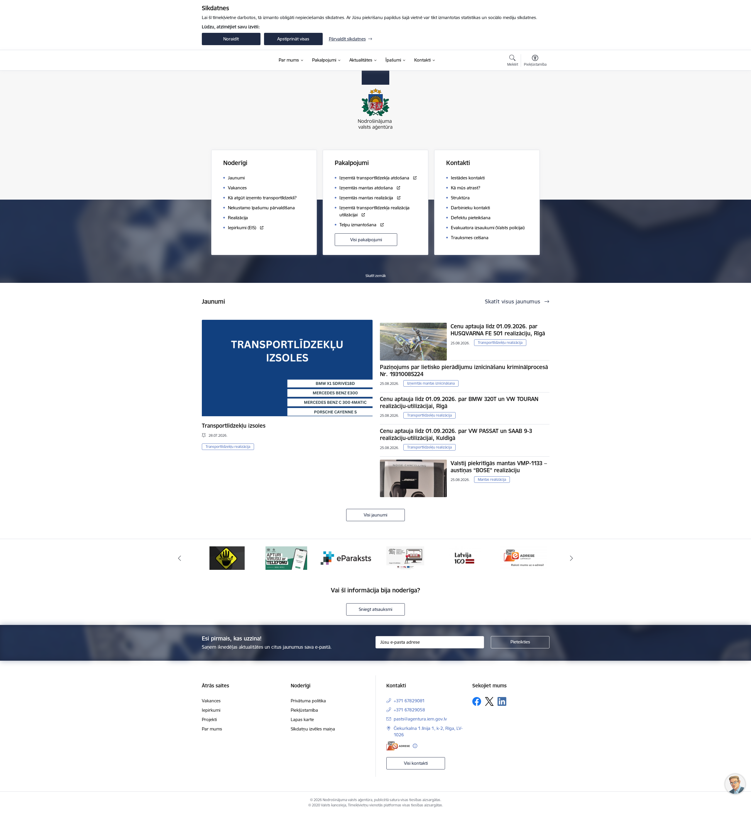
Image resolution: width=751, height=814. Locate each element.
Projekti (209, 719)
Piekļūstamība (304, 710)
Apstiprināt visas (293, 39)
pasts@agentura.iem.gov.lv (420, 719)
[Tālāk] (572, 558)
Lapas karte (302, 719)
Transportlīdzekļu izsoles (233, 425)
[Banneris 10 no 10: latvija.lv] (465, 557)
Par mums (212, 729)
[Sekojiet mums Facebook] (476, 701)
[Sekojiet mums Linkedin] (502, 701)
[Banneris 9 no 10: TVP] (405, 557)
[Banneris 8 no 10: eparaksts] (346, 557)
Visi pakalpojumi (366, 239)
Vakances (211, 700)
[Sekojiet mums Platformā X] (489, 701)
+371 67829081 (409, 700)
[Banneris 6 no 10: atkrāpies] (227, 557)
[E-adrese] (398, 746)
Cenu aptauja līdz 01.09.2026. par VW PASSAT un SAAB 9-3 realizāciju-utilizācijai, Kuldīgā (456, 434)
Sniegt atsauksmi (375, 609)
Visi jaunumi (375, 515)
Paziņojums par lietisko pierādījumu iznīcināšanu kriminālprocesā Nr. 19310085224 (464, 370)
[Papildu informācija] (415, 746)
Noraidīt (231, 39)
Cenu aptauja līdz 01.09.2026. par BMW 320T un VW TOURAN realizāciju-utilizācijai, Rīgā (459, 402)
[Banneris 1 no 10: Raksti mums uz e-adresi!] (523, 557)
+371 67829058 (409, 710)
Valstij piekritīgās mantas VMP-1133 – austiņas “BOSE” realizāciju (499, 467)
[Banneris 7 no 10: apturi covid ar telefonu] (286, 557)
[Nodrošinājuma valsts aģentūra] (230, 60)
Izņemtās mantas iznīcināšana (431, 383)
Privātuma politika (308, 700)
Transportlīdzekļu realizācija (228, 446)
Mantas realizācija (492, 479)
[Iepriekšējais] (179, 558)
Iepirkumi (211, 710)
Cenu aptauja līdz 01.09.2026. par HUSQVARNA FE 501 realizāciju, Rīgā (498, 330)
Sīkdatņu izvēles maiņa (313, 729)
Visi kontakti (416, 763)
